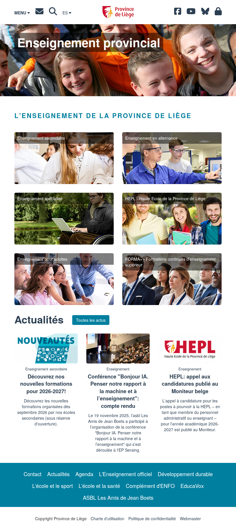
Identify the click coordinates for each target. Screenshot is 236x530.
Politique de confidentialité (152, 518)
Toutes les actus (91, 320)
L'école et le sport (52, 485)
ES (65, 13)
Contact (32, 474)
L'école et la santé (99, 485)
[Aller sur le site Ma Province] (218, 13)
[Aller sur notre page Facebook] (177, 13)
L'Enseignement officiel (125, 474)
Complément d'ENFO (150, 485)
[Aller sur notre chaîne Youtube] (191, 13)
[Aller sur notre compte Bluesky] (205, 13)
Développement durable (185, 474)
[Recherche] (53, 13)
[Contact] (39, 13)
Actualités (58, 474)
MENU (20, 13)
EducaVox (192, 485)
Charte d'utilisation (107, 518)
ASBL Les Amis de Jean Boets (118, 497)
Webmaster (190, 518)
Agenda (84, 474)
